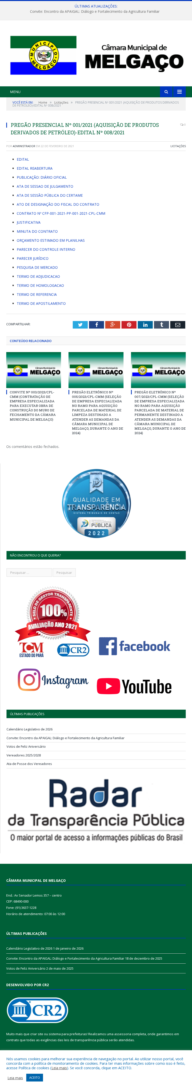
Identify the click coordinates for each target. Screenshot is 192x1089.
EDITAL (23, 159)
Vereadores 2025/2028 (23, 755)
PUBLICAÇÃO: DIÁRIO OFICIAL (42, 177)
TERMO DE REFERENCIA (37, 294)
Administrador (24, 146)
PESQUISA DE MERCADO (37, 267)
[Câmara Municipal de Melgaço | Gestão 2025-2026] (96, 54)
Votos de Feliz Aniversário (26, 746)
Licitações (178, 146)
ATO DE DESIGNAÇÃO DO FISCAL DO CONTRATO (58, 204)
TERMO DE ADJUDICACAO (38, 276)
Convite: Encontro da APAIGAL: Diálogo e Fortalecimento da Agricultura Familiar (95, 11)
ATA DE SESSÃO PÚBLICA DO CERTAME (50, 195)
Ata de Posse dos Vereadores (29, 763)
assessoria (122, 1034)
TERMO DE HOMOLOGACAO (40, 285)
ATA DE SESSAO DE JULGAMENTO (45, 186)
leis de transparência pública (86, 1040)
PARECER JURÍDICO (32, 258)
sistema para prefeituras (68, 1034)
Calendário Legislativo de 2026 (29, 729)
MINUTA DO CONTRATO (37, 231)
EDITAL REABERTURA (34, 168)
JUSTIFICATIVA (28, 222)
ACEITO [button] (34, 1077)
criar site (36, 1034)
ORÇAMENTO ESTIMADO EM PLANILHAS (51, 240)
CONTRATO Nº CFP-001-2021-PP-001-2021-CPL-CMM (61, 213)
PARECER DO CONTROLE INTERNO (46, 249)
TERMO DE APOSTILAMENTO (41, 303)
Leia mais (59, 1067)
